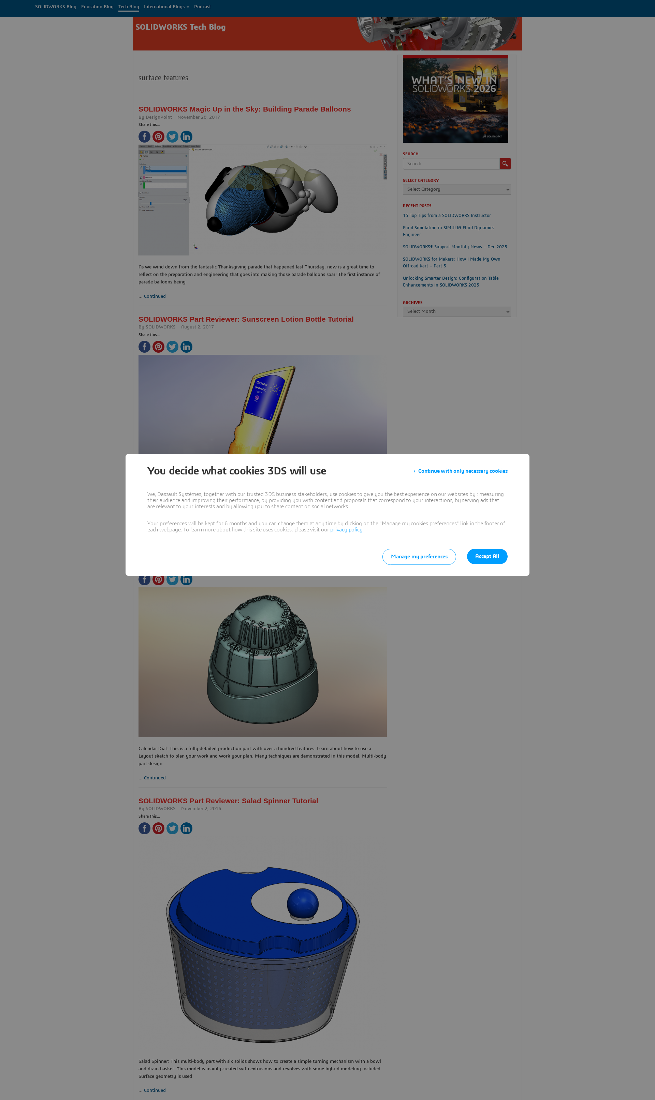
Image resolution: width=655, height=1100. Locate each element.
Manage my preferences (419, 556)
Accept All (487, 556)
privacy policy (346, 529)
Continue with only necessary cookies (463, 471)
